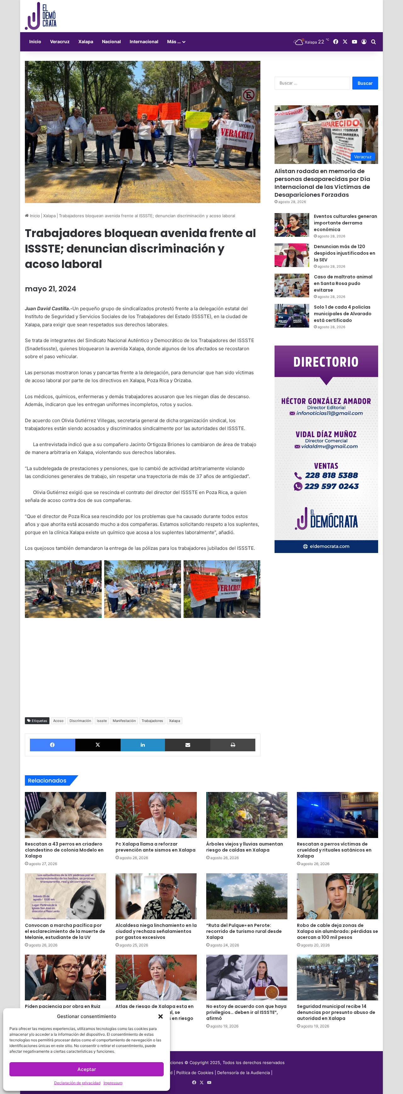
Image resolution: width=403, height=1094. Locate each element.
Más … (174, 41)
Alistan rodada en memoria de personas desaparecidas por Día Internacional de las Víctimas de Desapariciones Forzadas (322, 183)
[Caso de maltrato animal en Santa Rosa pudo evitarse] (292, 285)
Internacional (144, 41)
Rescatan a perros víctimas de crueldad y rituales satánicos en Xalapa (334, 850)
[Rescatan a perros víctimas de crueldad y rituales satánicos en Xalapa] (337, 815)
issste (102, 721)
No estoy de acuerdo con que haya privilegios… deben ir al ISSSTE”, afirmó (246, 1012)
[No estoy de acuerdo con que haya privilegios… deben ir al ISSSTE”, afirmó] (246, 978)
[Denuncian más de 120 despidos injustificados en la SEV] (292, 255)
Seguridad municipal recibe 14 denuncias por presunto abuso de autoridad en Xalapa (336, 1012)
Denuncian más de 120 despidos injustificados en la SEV (344, 253)
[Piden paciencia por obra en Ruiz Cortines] (65, 978)
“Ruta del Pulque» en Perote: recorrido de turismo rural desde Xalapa (244, 931)
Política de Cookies (194, 1072)
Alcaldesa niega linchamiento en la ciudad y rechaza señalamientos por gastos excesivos (156, 931)
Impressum (113, 1082)
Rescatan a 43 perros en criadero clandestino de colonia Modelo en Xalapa (64, 850)
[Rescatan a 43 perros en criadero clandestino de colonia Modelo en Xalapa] (65, 815)
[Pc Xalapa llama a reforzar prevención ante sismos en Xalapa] (156, 815)
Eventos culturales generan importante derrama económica (345, 223)
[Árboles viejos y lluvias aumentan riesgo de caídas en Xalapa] (246, 815)
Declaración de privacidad (77, 1082)
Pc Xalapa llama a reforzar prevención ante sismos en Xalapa (156, 847)
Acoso (58, 721)
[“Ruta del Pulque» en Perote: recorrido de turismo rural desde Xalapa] (246, 896)
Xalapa (85, 41)
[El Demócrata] (40, 16)
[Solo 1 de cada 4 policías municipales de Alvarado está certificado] (292, 316)
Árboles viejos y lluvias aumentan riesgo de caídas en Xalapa (244, 847)
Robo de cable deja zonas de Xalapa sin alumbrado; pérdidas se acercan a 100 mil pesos (337, 931)
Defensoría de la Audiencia (243, 1072)
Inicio (35, 41)
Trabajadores (152, 721)
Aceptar (86, 1069)
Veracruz (60, 41)
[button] (160, 1016)
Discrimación (80, 721)
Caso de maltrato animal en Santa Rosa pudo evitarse (343, 283)
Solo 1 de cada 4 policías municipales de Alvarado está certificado (343, 313)
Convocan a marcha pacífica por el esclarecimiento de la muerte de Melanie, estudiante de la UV (65, 931)
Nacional (111, 41)
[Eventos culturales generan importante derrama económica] (292, 225)
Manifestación (124, 721)
